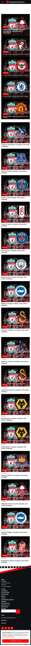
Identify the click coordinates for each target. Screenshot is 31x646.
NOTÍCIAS (3, 581)
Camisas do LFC (5, 605)
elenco (3, 596)
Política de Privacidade (8, 637)
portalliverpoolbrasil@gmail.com (8, 617)
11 (27, 567)
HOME (2, 579)
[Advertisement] (15, 9)
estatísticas (4, 594)
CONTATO (3, 608)
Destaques (3, 584)
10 (23, 567)
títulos (3, 598)
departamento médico (7, 599)
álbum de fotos (5, 603)
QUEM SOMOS (4, 606)
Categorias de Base (5, 583)
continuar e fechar (15, 641)
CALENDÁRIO (4, 590)
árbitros (3, 601)
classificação (5, 592)
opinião (3, 589)
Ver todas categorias (6, 586)
